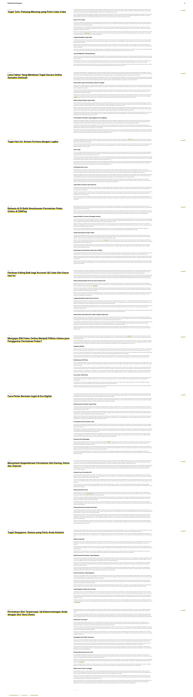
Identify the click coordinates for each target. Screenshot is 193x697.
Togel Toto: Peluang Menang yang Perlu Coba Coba (37, 11)
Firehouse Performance (13, 695)
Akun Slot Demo (90, 493)
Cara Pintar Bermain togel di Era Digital (30, 396)
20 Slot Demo (81, 662)
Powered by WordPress (34, 695)
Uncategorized (183, 10)
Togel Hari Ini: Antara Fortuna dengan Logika (33, 141)
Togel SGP (109, 441)
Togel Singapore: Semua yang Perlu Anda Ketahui (36, 532)
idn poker (106, 239)
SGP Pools (130, 139)
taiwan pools (77, 602)
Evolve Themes (24, 695)
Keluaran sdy (87, 32)
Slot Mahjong (95, 285)
